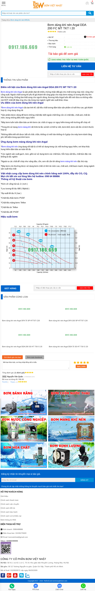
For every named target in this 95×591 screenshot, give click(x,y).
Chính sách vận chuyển (10, 504)
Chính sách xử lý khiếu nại (11, 516)
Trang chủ (5, 20)
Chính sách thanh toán (9, 500)
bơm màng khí (24, 127)
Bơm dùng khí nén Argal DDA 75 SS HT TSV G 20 (68, 347)
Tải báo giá (90, 37)
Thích (12, 382)
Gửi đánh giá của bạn (12, 357)
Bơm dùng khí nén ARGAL (20, 20)
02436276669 (20, 533)
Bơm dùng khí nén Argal (12, 92)
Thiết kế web (48, 581)
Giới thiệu (4, 496)
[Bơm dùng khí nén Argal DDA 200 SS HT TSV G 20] (24, 343)
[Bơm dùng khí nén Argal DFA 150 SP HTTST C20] (71, 317)
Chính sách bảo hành (9, 512)
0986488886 (18, 529)
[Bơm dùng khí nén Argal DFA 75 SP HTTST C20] (24, 317)
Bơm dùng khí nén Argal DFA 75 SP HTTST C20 (21, 321)
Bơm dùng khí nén (10, 147)
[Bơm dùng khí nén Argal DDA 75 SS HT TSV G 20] (71, 343)
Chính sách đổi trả (8, 508)
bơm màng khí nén (68, 161)
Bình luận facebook (34, 357)
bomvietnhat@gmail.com (18, 537)
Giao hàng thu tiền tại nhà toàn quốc (70, 60)
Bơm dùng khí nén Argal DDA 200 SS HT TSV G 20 (22, 347)
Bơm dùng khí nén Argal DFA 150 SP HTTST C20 (68, 321)
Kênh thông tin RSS (8, 520)
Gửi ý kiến (81, 366)
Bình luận (62, 32)
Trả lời (4, 382)
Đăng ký (84, 480)
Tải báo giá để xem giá (63, 53)
